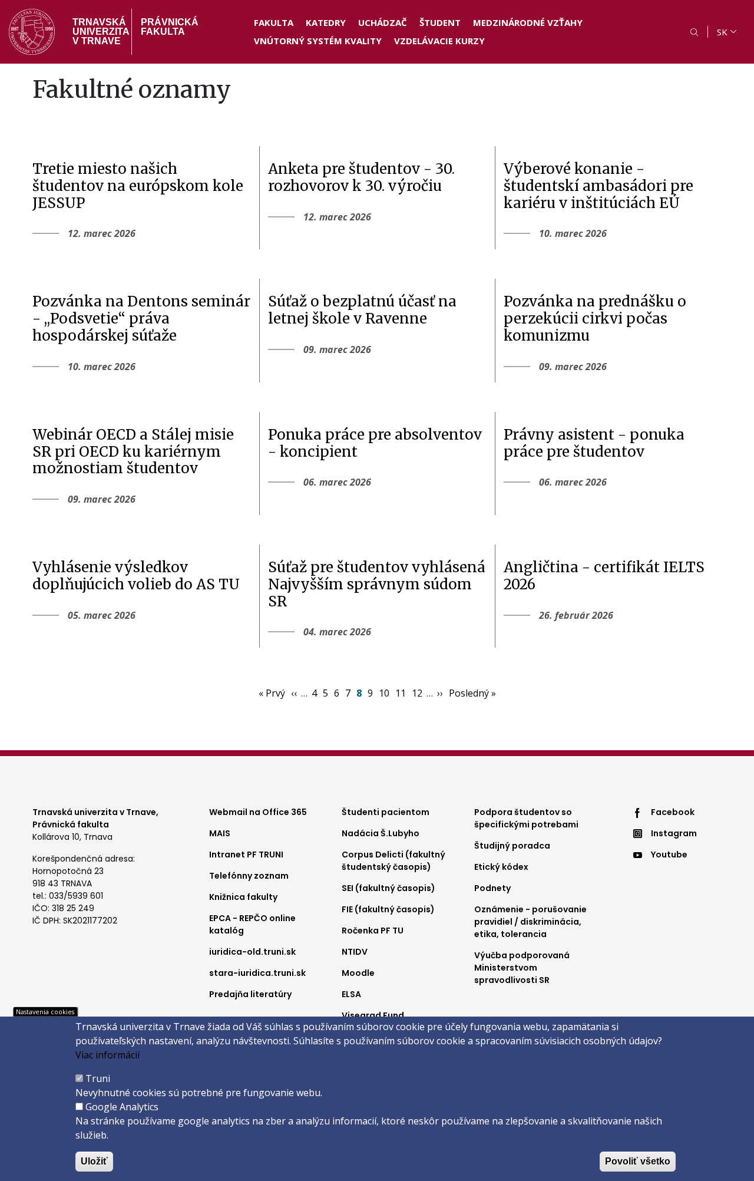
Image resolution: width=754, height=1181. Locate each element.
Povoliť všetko (637, 1161)
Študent (440, 22)
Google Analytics (121, 1106)
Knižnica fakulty (243, 897)
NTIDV (355, 952)
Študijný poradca (512, 846)
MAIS (219, 833)
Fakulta (273, 22)
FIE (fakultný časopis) (388, 909)
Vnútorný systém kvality (318, 41)
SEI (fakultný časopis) (388, 888)
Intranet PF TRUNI (246, 854)
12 (418, 693)
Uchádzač (382, 22)
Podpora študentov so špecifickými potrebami (526, 818)
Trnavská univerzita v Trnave (97, 31)
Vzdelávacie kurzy (439, 41)
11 (401, 693)
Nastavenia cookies (45, 1011)
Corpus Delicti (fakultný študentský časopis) (393, 861)
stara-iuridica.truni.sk (257, 973)
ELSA (351, 994)
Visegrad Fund (373, 1015)
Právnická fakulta (170, 27)
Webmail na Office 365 (258, 812)
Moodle (358, 973)
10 (385, 693)
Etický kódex (501, 867)
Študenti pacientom (385, 812)
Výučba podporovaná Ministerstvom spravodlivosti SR (522, 967)
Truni (97, 1078)
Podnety (492, 888)
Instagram (674, 833)
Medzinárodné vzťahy (528, 22)
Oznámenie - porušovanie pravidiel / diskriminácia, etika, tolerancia (530, 921)
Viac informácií (107, 1054)
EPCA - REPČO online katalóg (252, 924)
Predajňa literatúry (250, 994)
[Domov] (32, 32)
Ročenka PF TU (373, 930)
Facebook (673, 812)
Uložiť (94, 1161)
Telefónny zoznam (249, 876)
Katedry (326, 22)
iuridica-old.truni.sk (252, 952)
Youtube (669, 854)
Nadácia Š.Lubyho (380, 833)
